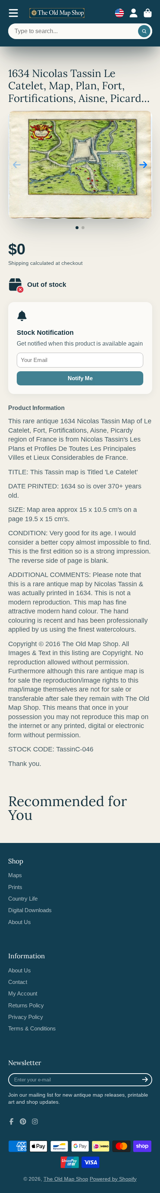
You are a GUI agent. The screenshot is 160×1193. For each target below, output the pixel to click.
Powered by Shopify (113, 1179)
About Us (19, 922)
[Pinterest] (23, 1121)
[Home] (57, 13)
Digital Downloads (30, 910)
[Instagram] (35, 1121)
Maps (15, 875)
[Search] (144, 31)
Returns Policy (26, 1005)
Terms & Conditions (32, 1028)
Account (133, 13)
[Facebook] (11, 1121)
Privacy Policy (25, 1017)
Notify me (80, 378)
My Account (22, 993)
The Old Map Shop (66, 1179)
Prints (15, 887)
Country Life (23, 898)
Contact (17, 982)
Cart (147, 13)
